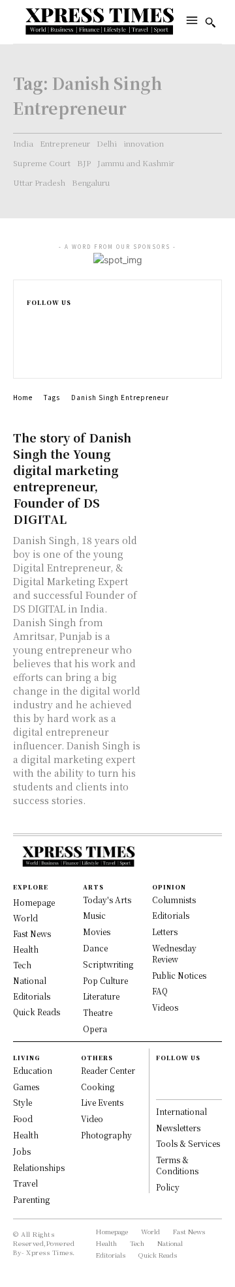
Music (94, 915)
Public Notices (179, 975)
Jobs (22, 1151)
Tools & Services (188, 1143)
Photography (106, 1134)
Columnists (174, 899)
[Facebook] (32, 318)
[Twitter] (32, 359)
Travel (25, 1183)
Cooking (97, 1086)
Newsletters (178, 1127)
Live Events (102, 1102)
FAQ (160, 990)
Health (26, 1134)
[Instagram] (32, 332)
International (181, 1111)
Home (23, 397)
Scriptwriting (108, 964)
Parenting (31, 1199)
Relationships (39, 1167)
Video (92, 1118)
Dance (95, 947)
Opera (95, 1028)
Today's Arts (107, 899)
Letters (165, 931)
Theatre (97, 1012)
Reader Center (108, 1070)
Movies (96, 931)
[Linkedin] (32, 345)
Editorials (170, 915)
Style (22, 1102)
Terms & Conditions (177, 1165)
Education (32, 1070)
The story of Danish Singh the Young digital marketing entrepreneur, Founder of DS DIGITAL (72, 478)
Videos (165, 1007)
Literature (101, 996)
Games (26, 1086)
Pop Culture (105, 980)
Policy (168, 1187)
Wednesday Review (174, 953)
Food (23, 1118)
